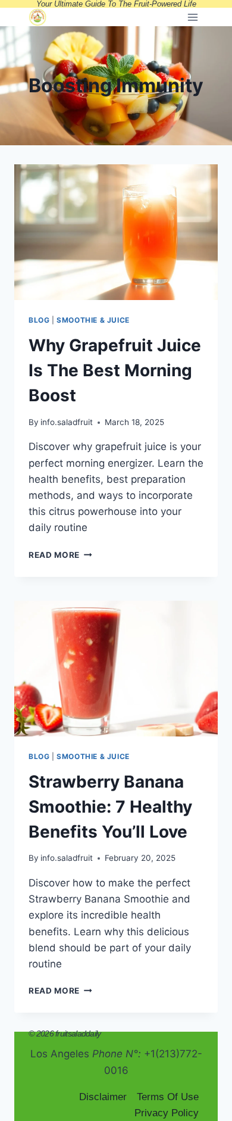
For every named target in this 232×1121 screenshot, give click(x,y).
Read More (60, 555)
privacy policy (166, 1113)
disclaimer (103, 1097)
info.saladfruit (66, 422)
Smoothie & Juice (93, 320)
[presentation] (116, 232)
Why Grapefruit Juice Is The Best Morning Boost (115, 370)
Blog (39, 320)
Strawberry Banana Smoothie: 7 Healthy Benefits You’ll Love (110, 807)
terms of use (168, 1097)
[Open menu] (192, 17)
